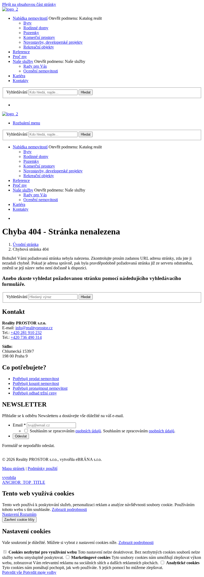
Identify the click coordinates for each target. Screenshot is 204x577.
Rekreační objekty (38, 47)
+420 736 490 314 (26, 337)
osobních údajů (88, 431)
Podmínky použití (42, 468)
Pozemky (31, 32)
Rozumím (28, 514)
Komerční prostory (39, 37)
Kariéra (19, 76)
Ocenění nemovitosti (40, 71)
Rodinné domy (35, 28)
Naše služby (23, 61)
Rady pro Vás (35, 66)
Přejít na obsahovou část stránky (29, 4)
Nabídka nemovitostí (30, 18)
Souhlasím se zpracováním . (139, 431)
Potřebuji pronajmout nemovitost (40, 388)
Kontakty (20, 80)
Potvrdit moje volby (39, 572)
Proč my (20, 56)
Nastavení (11, 514)
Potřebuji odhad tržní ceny (35, 393)
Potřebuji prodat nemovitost (36, 378)
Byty (27, 23)
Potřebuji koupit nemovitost (36, 383)
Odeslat (21, 436)
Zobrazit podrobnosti (69, 509)
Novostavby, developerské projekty (53, 42)
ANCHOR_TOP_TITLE (23, 482)
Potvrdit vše (12, 572)
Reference (21, 52)
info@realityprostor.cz (34, 328)
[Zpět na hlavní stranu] (10, 9)
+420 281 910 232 (26, 332)
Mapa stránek (13, 468)
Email (19, 425)
